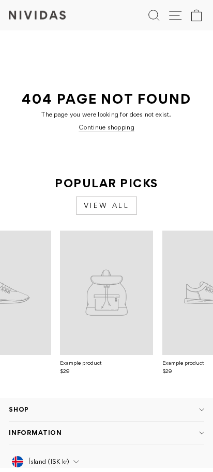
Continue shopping (106, 127)
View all (107, 205)
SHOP (19, 409)
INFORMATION (35, 432)
